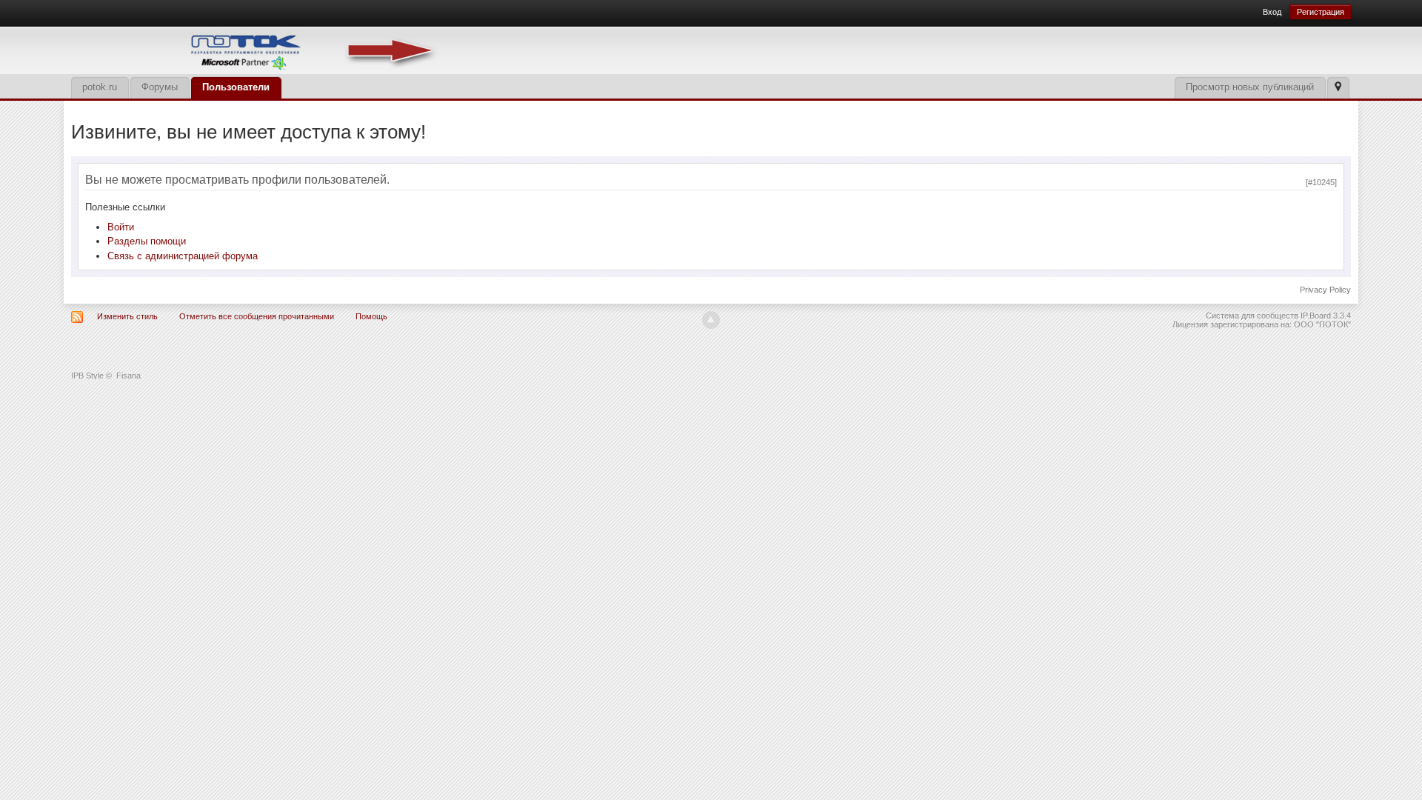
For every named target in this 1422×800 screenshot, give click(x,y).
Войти (120, 227)
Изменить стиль (127, 316)
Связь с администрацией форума (182, 255)
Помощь (371, 316)
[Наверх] (711, 320)
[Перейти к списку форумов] (256, 49)
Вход (1272, 11)
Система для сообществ (1252, 315)
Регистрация (1320, 11)
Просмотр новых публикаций (1250, 87)
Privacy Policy (1325, 289)
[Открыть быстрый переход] (1338, 88)
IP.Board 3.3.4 (1326, 315)
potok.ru (99, 87)
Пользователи (236, 87)
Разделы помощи (146, 241)
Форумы (159, 87)
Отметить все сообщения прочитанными (256, 316)
